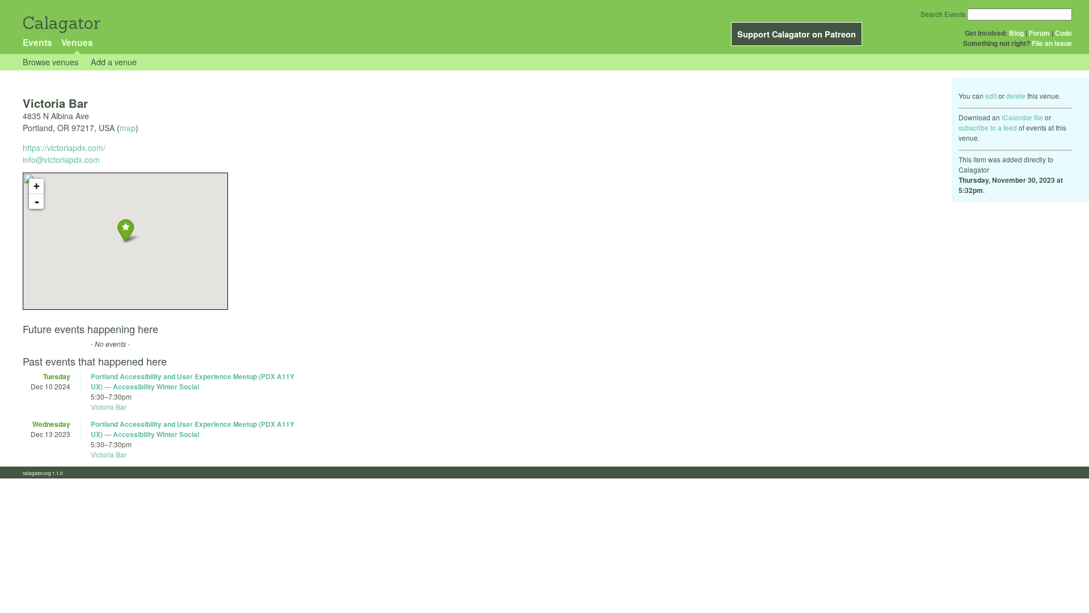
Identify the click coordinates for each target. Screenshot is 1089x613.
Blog (1016, 33)
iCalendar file (1022, 117)
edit (991, 95)
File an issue (1052, 43)
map (128, 127)
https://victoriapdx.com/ (64, 147)
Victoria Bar (108, 407)
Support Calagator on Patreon (796, 34)
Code (1063, 33)
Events (37, 42)
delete (1015, 95)
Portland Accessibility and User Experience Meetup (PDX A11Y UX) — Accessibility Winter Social (192, 381)
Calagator (61, 23)
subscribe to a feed (988, 127)
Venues (77, 42)
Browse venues (50, 62)
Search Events (943, 14)
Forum (1039, 33)
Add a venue (114, 62)
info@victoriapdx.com (61, 159)
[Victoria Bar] (126, 230)
